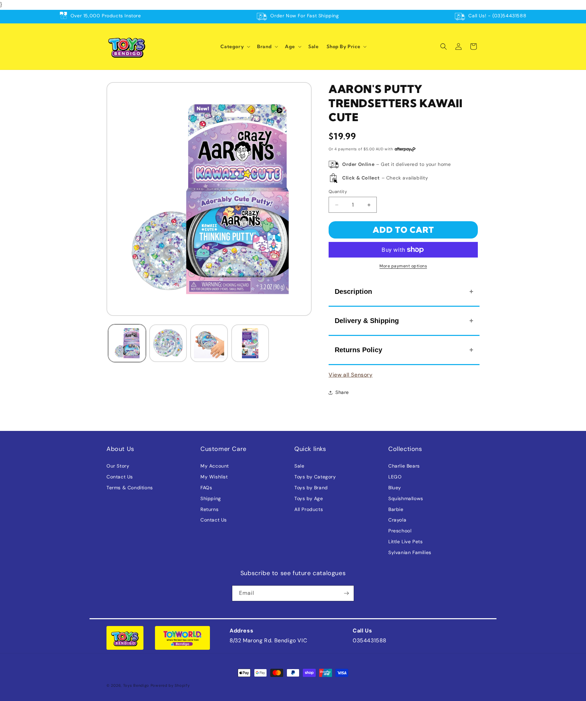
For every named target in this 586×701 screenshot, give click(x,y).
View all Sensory (351, 374)
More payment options (403, 266)
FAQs (206, 488)
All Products (308, 509)
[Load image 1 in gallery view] (127, 343)
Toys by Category (315, 477)
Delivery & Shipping (367, 320)
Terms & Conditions (129, 488)
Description (353, 291)
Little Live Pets (405, 541)
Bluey (394, 488)
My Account (214, 466)
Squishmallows (405, 498)
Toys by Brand (311, 488)
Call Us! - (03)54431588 (497, 16)
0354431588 (370, 640)
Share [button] (342, 392)
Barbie (396, 509)
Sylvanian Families (409, 552)
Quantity (338, 191)
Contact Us (119, 477)
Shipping (210, 498)
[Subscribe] (346, 593)
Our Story (117, 466)
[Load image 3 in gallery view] (209, 343)
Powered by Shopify (170, 685)
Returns (209, 509)
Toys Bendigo (136, 685)
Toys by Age (308, 498)
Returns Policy (358, 350)
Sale (299, 466)
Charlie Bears (404, 466)
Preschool (399, 531)
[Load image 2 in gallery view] (168, 343)
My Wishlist (214, 477)
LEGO (395, 477)
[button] (234, 46)
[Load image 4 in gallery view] (250, 343)
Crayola (397, 520)
